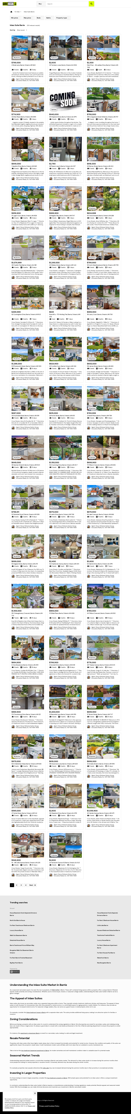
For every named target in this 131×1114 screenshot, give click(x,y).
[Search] (91, 4)
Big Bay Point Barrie (16, 963)
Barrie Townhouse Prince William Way (22, 945)
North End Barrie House (17, 920)
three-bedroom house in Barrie (36, 1012)
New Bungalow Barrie (104, 963)
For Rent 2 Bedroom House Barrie (107, 920)
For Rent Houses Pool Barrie (106, 953)
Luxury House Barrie (16, 930)
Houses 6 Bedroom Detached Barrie (108, 930)
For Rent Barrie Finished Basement (21, 958)
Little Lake (46, 1068)
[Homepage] (9, 4)
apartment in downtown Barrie (30, 1033)
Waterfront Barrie (103, 958)
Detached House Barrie (17, 940)
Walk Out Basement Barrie (18, 935)
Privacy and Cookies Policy (49, 1106)
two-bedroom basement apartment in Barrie (35, 1050)
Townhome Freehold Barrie (105, 935)
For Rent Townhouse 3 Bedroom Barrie (22, 925)
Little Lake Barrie (102, 925)
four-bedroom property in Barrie (57, 1078)
